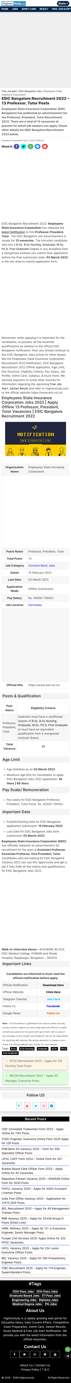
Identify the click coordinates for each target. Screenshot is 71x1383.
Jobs (15, 8)
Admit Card (28, 8)
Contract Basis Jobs (41, 565)
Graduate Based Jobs (25, 1295)
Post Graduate (19, 249)
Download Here (53, 985)
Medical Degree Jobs (27, 1304)
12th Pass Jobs (46, 1291)
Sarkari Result (19, 388)
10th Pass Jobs (24, 1291)
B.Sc (19, 244)
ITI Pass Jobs (51, 1295)
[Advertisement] (35, 48)
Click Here (53, 992)
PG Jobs (51, 1304)
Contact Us (42, 1365)
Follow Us (53, 1013)
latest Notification (13, 232)
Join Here (53, 999)
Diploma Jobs (48, 1300)
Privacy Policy (30, 1369)
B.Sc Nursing (32, 244)
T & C (45, 1369)
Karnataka (35, 605)
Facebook (53, 1006)
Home (4, 8)
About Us (26, 1365)
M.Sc (60, 244)
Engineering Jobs (24, 1300)
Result (44, 8)
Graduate (48, 244)
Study (13, 3)
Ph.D (5, 249)
